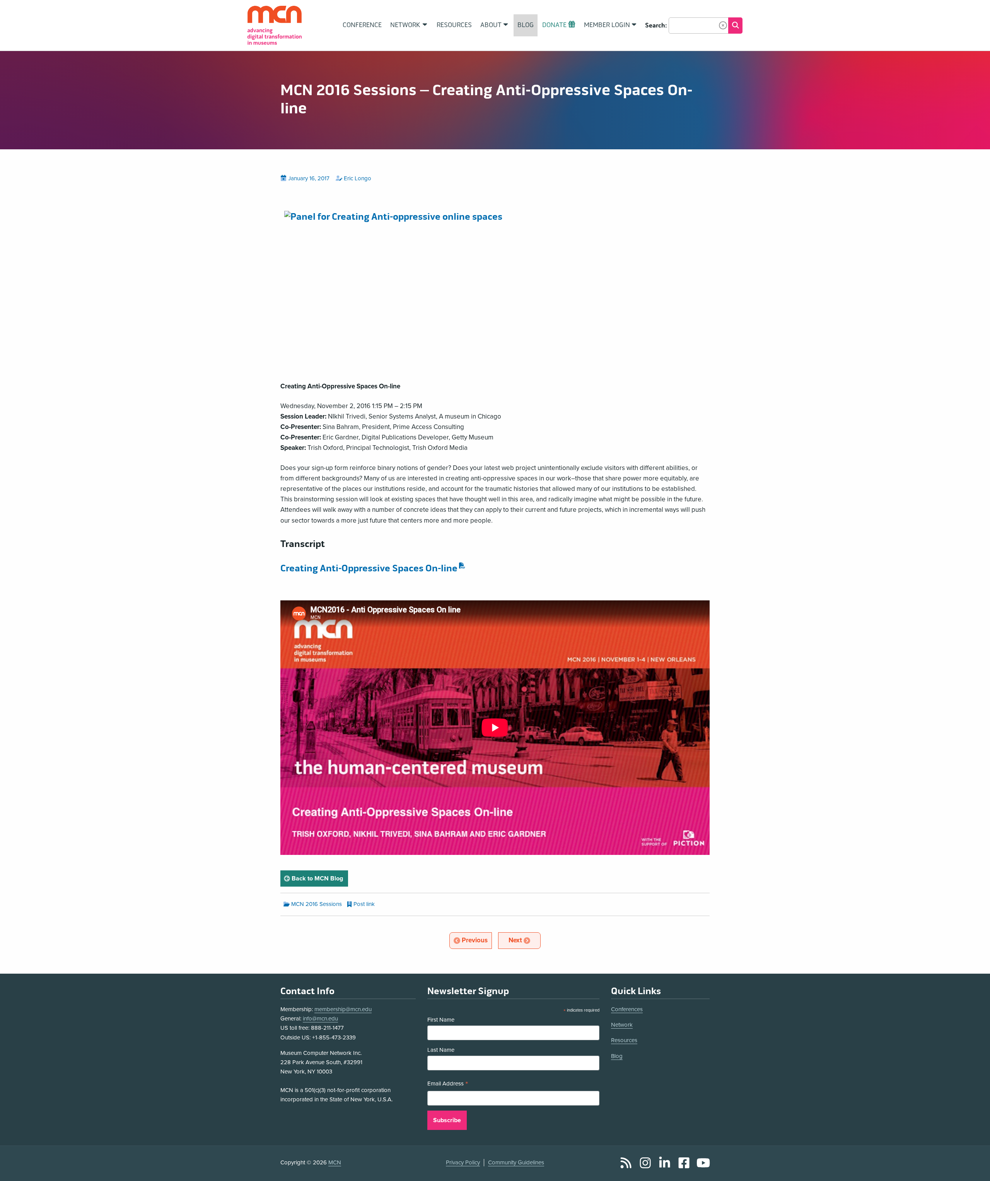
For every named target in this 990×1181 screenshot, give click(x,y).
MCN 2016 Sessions (316, 904)
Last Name (440, 1049)
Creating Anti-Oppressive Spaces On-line (368, 568)
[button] (723, 25)
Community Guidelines (516, 1162)
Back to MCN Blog (319, 878)
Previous (476, 940)
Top (973, 1167)
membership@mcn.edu (343, 1009)
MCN (334, 1162)
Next (524, 940)
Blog (617, 1056)
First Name (440, 1019)
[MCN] (275, 25)
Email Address (447, 1084)
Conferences (627, 1009)
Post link (364, 904)
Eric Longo (357, 178)
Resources (624, 1040)
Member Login (607, 25)
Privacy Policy (463, 1162)
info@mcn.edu (320, 1018)
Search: (656, 25)
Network (622, 1024)
